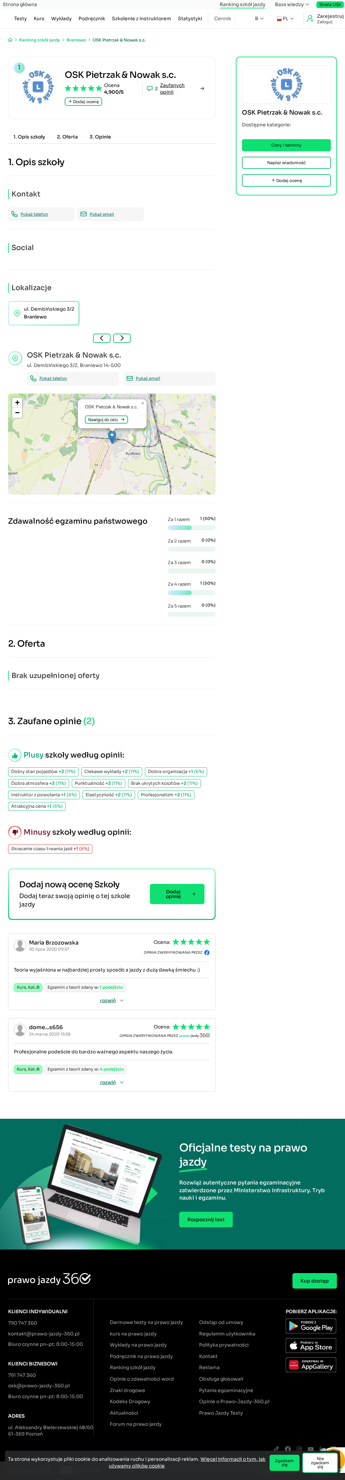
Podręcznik (92, 19)
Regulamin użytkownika (227, 1334)
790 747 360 (22, 1323)
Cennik (222, 19)
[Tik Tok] (276, 1449)
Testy (20, 19)
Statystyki (190, 19)
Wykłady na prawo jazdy (138, 1345)
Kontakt (208, 1356)
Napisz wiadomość (286, 162)
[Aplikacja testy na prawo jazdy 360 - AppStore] (311, 1346)
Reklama (209, 1367)
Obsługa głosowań (221, 1379)
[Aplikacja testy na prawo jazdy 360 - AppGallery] (311, 1365)
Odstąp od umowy (221, 1322)
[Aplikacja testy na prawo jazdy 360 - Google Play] (311, 1327)
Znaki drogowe (127, 1390)
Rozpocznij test (206, 1219)
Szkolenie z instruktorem (141, 19)
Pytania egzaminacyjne (226, 1390)
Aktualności (124, 1413)
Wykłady (61, 19)
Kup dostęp (315, 1281)
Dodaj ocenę (85, 101)
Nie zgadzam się (320, 1462)
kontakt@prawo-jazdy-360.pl (44, 1334)
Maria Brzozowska (54, 942)
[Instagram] (299, 1449)
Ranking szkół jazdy (242, 4)
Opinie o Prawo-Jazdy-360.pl (234, 1401)
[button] (112, 437)
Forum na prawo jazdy (136, 1424)
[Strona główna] (10, 39)
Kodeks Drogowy (130, 1401)
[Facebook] (287, 1449)
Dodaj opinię (173, 894)
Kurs (39, 19)
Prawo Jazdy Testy (221, 1413)
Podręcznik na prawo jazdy (141, 1356)
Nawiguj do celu (103, 419)
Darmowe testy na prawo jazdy (146, 1322)
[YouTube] (310, 1449)
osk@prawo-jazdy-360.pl (39, 1386)
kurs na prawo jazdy (133, 1334)
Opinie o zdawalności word (142, 1379)
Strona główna (20, 4)
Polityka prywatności (224, 1345)
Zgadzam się (284, 1462)
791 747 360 (22, 1375)
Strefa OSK (330, 4)
